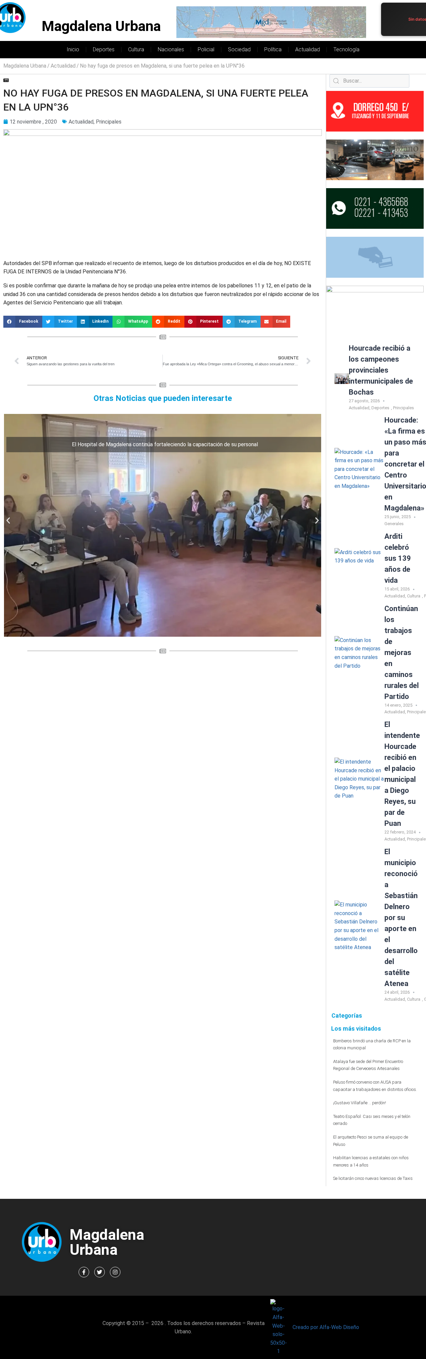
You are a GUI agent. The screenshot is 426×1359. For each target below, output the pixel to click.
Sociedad (239, 49)
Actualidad (307, 49)
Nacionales (171, 49)
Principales (108, 122)
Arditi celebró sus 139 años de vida (397, 558)
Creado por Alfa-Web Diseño (326, 1327)
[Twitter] (99, 1272)
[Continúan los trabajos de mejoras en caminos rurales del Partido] (359, 661)
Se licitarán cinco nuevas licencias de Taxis (373, 1178)
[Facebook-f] (84, 1272)
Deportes (103, 49)
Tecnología (346, 49)
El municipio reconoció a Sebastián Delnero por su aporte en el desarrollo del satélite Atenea (401, 918)
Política (273, 49)
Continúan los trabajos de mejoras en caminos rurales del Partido (401, 652)
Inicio (73, 49)
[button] (22, 322)
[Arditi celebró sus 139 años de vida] (359, 567)
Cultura (136, 49)
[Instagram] (115, 1272)
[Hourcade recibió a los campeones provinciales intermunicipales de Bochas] (341, 378)
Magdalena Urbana (101, 26)
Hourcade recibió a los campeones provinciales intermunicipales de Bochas (381, 370)
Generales (394, 523)
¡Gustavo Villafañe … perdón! (359, 1102)
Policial (206, 49)
